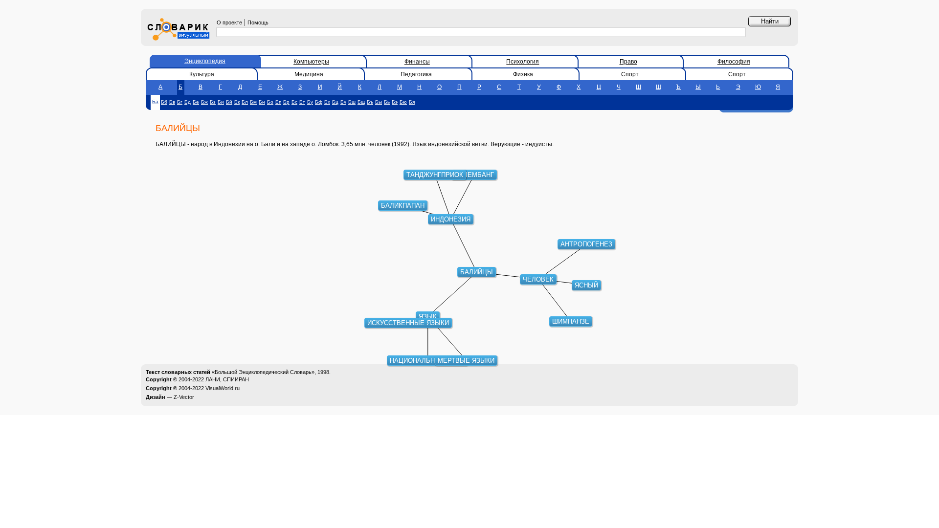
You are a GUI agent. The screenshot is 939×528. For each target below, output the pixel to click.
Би (221, 102)
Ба (155, 101)
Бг (179, 102)
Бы (378, 102)
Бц (335, 102)
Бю (403, 102)
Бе (196, 102)
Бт (302, 102)
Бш (352, 102)
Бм (253, 102)
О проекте (229, 22)
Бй (229, 102)
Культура (201, 74)
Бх (327, 102)
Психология (522, 61)
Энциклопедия (204, 61)
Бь (387, 102)
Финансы (417, 61)
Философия (733, 61)
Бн (262, 102)
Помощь (257, 22)
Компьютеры (311, 61)
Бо (270, 102)
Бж (204, 102)
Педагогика (416, 74)
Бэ (395, 102)
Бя (412, 102)
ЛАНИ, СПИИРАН (227, 379)
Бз (213, 102)
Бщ (361, 102)
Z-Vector (184, 397)
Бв (172, 102)
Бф (318, 102)
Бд (187, 102)
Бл (245, 102)
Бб (164, 102)
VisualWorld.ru (222, 388)
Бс (294, 102)
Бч (343, 102)
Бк (237, 102)
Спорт (630, 74)
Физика (523, 74)
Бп (278, 102)
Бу (310, 102)
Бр (286, 102)
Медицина (308, 74)
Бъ (370, 102)
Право (628, 61)
